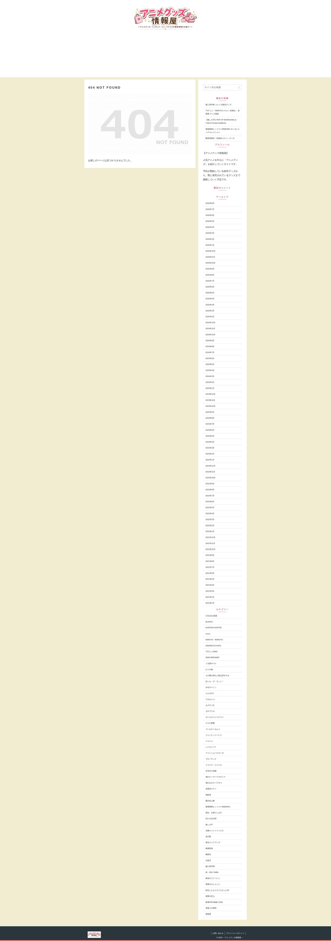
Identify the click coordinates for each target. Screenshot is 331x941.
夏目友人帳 (210, 801)
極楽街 (208, 854)
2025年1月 (210, 317)
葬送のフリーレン (213, 878)
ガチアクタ (210, 711)
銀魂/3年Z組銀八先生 (214, 902)
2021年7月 (210, 567)
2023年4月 (210, 442)
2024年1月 (210, 388)
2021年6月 (210, 573)
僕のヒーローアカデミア (215, 777)
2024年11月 (210, 328)
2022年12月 (210, 466)
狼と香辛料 (210, 866)
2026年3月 (210, 233)
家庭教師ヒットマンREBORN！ (218, 807)
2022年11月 (210, 472)
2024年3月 (210, 376)
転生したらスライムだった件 (217, 890)
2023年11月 (210, 400)
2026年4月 (210, 227)
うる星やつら (211, 663)
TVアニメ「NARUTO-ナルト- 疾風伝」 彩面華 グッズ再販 (223, 112)
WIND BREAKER (212, 657)
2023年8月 (210, 418)
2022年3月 (210, 519)
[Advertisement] (165, 59)
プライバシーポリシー (235, 933)
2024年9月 (210, 340)
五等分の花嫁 (211, 771)
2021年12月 (210, 537)
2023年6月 (210, 430)
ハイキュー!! (211, 747)
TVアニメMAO (211, 651)
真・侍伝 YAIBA (212, 872)
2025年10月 (210, 263)
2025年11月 (210, 257)
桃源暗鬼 (209, 848)
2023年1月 (210, 460)
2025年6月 (210, 287)
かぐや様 (209, 669)
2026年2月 (210, 239)
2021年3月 (210, 591)
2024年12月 (210, 323)
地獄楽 (208, 795)
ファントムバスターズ (215, 753)
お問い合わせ (218, 933)
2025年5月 (210, 293)
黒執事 (208, 914)
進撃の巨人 (210, 896)
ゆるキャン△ (211, 687)
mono (208, 634)
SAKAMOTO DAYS (213, 646)
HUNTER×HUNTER (214, 628)
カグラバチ (210, 705)
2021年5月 (210, 579)
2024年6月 (210, 358)
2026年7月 (210, 209)
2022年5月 (210, 507)
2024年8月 (210, 346)
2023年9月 (210, 412)
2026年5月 (210, 221)
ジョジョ (209, 741)
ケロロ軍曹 (210, 723)
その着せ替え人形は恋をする (217, 675)
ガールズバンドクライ (215, 717)
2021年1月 (210, 603)
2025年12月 (210, 251)
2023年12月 (210, 394)
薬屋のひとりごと (213, 884)
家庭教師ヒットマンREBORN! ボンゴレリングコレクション (223, 130)
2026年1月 (210, 245)
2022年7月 (210, 496)
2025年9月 (210, 269)
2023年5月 (210, 436)
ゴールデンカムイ (213, 729)
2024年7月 (210, 352)
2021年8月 (210, 561)
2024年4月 (210, 370)
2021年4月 (210, 585)
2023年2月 (210, 454)
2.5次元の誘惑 (211, 616)
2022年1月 (210, 531)
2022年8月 (210, 490)
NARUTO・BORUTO (214, 640)
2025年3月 (210, 305)
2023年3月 (210, 448)
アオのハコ (210, 699)
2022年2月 (210, 525)
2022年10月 (210, 478)
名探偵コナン (211, 789)
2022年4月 (210, 513)
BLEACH (209, 622)
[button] (239, 87)
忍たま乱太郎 (211, 819)
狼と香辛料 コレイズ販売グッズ (218, 105)
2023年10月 (210, 406)
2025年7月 (210, 281)
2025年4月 (210, 299)
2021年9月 (210, 555)
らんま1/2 (210, 693)
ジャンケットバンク (214, 735)
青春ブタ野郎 (211, 908)
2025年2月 (210, 311)
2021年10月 (210, 549)
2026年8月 (210, 203)
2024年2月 (210, 382)
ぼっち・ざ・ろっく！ (215, 681)
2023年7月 (210, 424)
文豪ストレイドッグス (215, 831)
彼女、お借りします (214, 813)
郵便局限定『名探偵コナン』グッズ (220, 138)
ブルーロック (211, 759)
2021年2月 (210, 597)
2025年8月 (210, 275)
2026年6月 (210, 215)
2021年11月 (210, 543)
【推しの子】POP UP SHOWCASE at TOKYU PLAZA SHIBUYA (221, 121)
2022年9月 (210, 484)
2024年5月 (210, 364)
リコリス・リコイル (214, 765)
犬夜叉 (208, 860)
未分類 (208, 836)
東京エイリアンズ (213, 842)
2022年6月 (210, 502)
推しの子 (209, 825)
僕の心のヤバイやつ (214, 783)
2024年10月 (210, 335)
